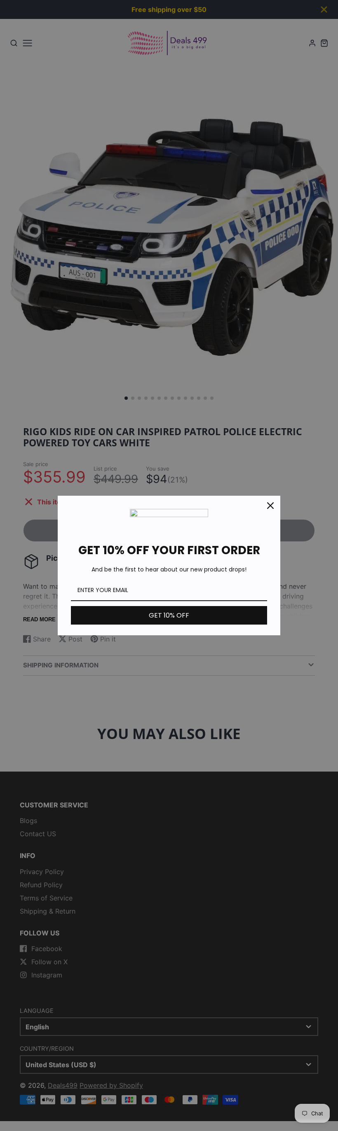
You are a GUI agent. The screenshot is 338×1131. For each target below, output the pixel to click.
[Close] (270, 505)
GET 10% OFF (169, 615)
